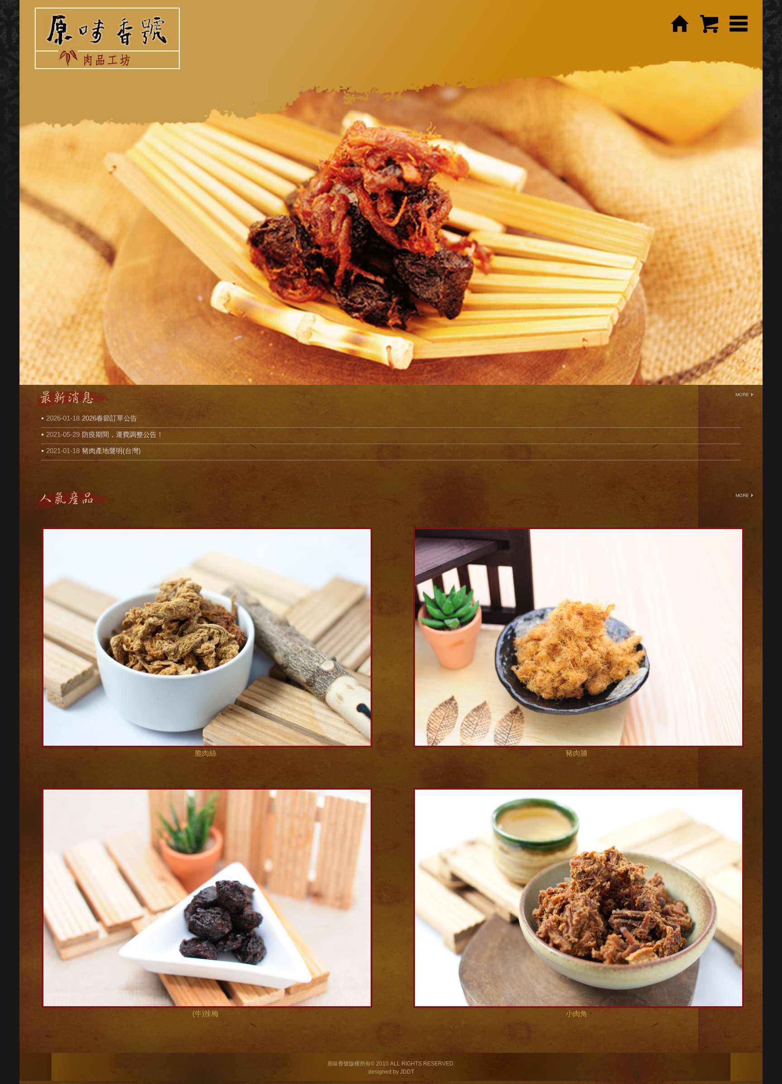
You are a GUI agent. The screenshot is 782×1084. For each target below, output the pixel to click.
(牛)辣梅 (205, 1014)
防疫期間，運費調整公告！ (122, 434)
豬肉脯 (576, 753)
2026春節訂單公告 (109, 418)
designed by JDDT (391, 1072)
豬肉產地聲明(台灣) (111, 450)
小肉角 (576, 1014)
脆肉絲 (205, 753)
